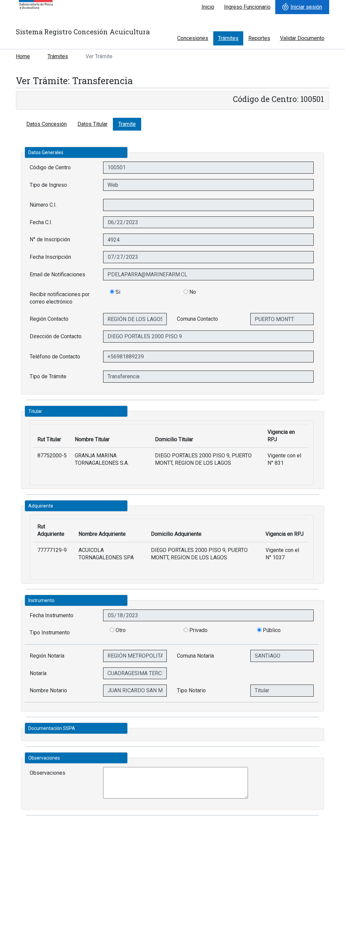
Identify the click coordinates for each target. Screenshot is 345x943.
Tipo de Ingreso (48, 185)
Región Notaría (47, 656)
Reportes (259, 38)
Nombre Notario (48, 690)
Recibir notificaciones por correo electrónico (60, 298)
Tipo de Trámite (48, 376)
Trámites (228, 38)
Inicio (207, 7)
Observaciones (47, 773)
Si (117, 292)
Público (272, 630)
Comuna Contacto (197, 319)
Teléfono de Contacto (55, 356)
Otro (121, 630)
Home (23, 56)
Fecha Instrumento (51, 615)
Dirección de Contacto (56, 336)
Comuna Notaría (195, 656)
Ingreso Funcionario (247, 7)
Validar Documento (302, 38)
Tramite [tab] (127, 124)
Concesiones (192, 38)
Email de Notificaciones (57, 274)
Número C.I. (43, 205)
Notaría (38, 673)
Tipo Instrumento (50, 632)
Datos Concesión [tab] (46, 124)
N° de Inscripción (50, 239)
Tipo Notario (191, 690)
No (192, 292)
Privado (198, 630)
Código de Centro (50, 167)
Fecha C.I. (41, 222)
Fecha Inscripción (50, 257)
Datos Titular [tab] (92, 124)
